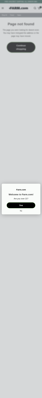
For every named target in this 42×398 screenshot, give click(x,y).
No (21, 211)
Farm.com (21, 190)
